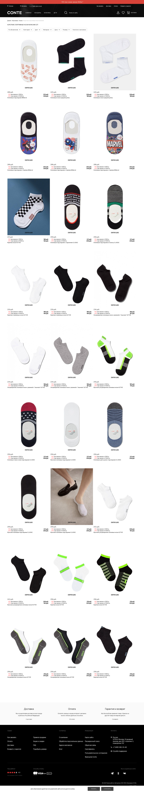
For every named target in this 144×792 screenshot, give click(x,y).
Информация (89, 730)
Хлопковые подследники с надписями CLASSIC (64, 242)
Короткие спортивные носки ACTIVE (17, 315)
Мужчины (47, 12)
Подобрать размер (40, 749)
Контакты (114, 730)
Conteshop (62, 730)
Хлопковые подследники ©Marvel (17, 97)
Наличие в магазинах (79, 29)
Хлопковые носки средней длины (60, 97)
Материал (46, 29)
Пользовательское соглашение (96, 753)
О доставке (29, 719)
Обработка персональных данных (71, 741)
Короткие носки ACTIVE (14, 242)
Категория (26, 29)
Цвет (36, 29)
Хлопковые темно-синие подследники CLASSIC (21, 460)
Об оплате (72, 719)
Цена (56, 29)
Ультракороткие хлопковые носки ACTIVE (19, 677)
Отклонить (107, 789)
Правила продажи (39, 737)
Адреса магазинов (65, 745)
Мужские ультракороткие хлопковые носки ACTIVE (108, 387)
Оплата (116, 6)
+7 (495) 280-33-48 (36, 6)
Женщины (37, 12)
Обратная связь (90, 745)
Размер (65, 29)
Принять (93, 789)
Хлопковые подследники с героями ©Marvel (20, 170)
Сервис (9, 730)
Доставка (108, 6)
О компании (63, 737)
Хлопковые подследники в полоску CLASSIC (106, 242)
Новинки (28, 12)
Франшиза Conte (91, 757)
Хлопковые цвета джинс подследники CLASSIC (107, 460)
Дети (55, 12)
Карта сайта (89, 737)
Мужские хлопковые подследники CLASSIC (63, 460)
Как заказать (100, 6)
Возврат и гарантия (126, 6)
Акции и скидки (38, 741)
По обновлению (13, 29)
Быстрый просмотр (28, 83)
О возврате (115, 719)
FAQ (34, 745)
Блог (60, 749)
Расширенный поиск (92, 741)
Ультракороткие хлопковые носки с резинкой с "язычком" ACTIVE (112, 315)
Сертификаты (90, 749)
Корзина (134, 12)
